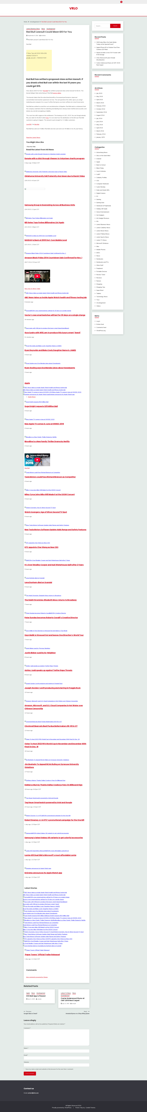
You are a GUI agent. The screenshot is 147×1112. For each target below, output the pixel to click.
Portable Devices (101, 271)
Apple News (32, 397)
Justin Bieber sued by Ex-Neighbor (40, 653)
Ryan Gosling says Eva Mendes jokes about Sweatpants (50, 368)
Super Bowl (99, 290)
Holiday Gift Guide (101, 209)
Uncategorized (51, 28)
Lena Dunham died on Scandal (38, 582)
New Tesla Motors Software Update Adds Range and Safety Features (55, 529)
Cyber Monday (100, 187)
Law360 (29, 124)
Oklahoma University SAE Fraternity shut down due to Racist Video (55, 176)
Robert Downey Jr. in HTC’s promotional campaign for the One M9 (54, 820)
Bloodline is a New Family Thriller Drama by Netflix (47, 441)
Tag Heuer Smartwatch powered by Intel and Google (48, 802)
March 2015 (100, 103)
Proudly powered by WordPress (62, 1107)
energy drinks (57, 93)
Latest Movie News (102, 231)
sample (39, 999)
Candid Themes (90, 1107)
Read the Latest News (33, 137)
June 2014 (99, 121)
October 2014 (100, 109)
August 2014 (100, 115)
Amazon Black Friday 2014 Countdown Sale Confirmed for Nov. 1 (53, 257)
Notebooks (99, 259)
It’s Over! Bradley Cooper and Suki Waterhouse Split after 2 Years (54, 565)
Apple (27, 383)
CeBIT (98, 174)
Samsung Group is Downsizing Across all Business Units (50, 205)
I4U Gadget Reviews (102, 218)
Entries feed (100, 324)
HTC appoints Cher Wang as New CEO (41, 547)
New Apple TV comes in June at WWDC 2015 (67, 392)
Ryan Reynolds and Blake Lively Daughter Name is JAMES (50, 350)
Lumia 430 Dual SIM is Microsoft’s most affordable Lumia (50, 855)
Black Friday (100, 168)
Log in (98, 321)
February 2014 (100, 134)
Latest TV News (66, 993)
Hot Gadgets (100, 215)
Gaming (98, 199)
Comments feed (101, 327)
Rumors (98, 281)
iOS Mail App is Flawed (35, 996)
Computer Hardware (102, 184)
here (47, 118)
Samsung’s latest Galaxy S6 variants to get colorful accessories (54, 837)
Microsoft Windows (102, 243)
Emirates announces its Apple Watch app (62, 394)
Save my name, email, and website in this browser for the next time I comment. (49, 1069)
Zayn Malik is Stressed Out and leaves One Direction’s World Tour (54, 635)
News (43, 28)
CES (97, 180)
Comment (27, 1028)
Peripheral (99, 268)
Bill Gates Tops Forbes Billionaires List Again (44, 222)
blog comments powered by (37, 977)
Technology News (102, 296)
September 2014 (101, 112)
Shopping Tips (100, 287)
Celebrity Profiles (101, 177)
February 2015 (100, 106)
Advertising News (101, 152)
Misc (97, 246)
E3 (97, 196)
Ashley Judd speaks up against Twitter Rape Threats (48, 670)
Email (26, 1055)
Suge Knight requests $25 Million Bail (41, 406)
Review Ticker (100, 274)
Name (26, 1048)
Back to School (100, 165)
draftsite (43, 35)
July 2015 (99, 93)
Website (26, 1062)
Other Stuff (99, 265)
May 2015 (99, 96)
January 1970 (100, 137)
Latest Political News (102, 234)
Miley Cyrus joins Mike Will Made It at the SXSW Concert (50, 494)
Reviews (99, 278)
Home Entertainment (102, 212)
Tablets (98, 293)
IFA (97, 221)
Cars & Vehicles (101, 171)
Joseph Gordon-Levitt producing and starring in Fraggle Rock (53, 688)
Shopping (99, 284)
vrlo (73, 8)
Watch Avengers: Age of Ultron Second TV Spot (46, 512)
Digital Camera (100, 193)
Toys (97, 300)
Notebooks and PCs (102, 262)
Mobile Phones (100, 249)
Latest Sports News (102, 237)
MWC (98, 253)
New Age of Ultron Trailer (32, 288)
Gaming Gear (100, 202)
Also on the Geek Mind (103, 155)
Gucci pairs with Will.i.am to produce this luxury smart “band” (53, 332)
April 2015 (99, 99)
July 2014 (99, 118)
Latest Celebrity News (103, 227)
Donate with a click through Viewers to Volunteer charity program (55, 158)
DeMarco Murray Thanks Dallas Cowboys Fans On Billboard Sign (53, 785)
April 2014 (99, 128)
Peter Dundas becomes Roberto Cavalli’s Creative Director (51, 617)
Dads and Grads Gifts (102, 190)
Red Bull (45, 91)
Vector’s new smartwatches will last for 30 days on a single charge (55, 315)
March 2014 (100, 131)
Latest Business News (33, 28)
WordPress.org (100, 330)
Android (98, 159)
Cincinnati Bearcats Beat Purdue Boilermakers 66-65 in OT (51, 726)
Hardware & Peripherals (103, 206)
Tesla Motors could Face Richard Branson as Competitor (50, 477)
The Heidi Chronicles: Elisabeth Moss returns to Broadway (51, 600)
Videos (98, 306)
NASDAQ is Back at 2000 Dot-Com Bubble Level (46, 240)
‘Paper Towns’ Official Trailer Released (42, 954)
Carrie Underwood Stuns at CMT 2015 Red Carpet (72, 999)
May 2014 (99, 124)
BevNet (36, 124)
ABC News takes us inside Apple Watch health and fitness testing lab (56, 297)
